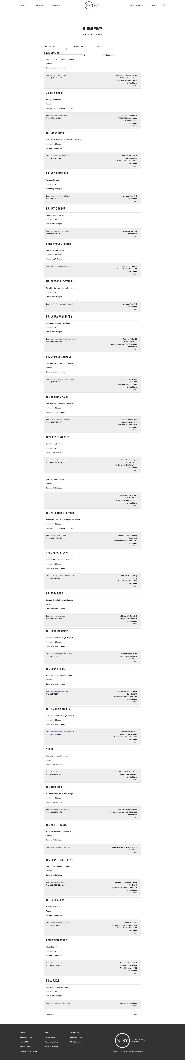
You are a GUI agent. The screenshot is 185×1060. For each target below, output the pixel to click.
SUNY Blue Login (76, 1037)
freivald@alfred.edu (58, 535)
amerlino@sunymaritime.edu (61, 196)
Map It (135, 85)
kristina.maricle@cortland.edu (62, 419)
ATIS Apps (99, 34)
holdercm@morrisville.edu (61, 266)
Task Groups (40, 5)
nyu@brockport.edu (58, 75)
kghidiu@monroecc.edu (60, 231)
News (47, 1032)
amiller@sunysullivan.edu (60, 809)
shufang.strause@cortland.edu (62, 379)
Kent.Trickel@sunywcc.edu (61, 847)
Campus (100, 46)
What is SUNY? (25, 1046)
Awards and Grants (136, 5)
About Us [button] (24, 5)
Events (153, 5)
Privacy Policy (50, 1037)
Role (46, 53)
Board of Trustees (51, 1046)
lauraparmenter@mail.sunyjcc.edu (64, 339)
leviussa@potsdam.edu (59, 691)
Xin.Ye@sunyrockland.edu (60, 772)
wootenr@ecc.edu (58, 460)
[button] (164, 5)
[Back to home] (92, 5)
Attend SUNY (24, 1042)
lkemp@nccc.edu (57, 882)
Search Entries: (50, 46)
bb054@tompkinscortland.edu (62, 304)
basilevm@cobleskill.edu (60, 156)
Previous (50, 1014)
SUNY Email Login (76, 1042)
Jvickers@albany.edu (59, 115)
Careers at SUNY (26, 1037)
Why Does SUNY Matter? (29, 1051)
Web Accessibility (51, 1042)
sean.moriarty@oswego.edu (61, 654)
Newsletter (56, 5)
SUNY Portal (74, 1032)
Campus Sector (80, 46)
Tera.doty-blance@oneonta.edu (63, 576)
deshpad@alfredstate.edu (60, 963)
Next (136, 1014)
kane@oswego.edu (58, 616)
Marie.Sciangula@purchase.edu (62, 732)
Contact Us (24, 1032)
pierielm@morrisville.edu (60, 923)
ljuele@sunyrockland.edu (60, 1003)
